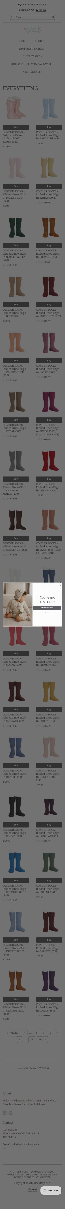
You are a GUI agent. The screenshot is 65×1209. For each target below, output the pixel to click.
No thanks (47, 613)
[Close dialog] (60, 583)
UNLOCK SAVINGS (47, 608)
